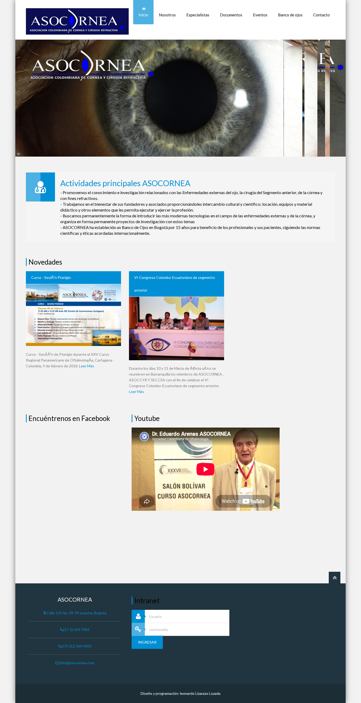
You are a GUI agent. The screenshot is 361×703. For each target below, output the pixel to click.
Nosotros (167, 14)
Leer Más (86, 366)
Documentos (231, 14)
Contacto (321, 14)
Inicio (143, 14)
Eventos (260, 14)
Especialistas (197, 14)
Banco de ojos (290, 14)
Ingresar (147, 642)
